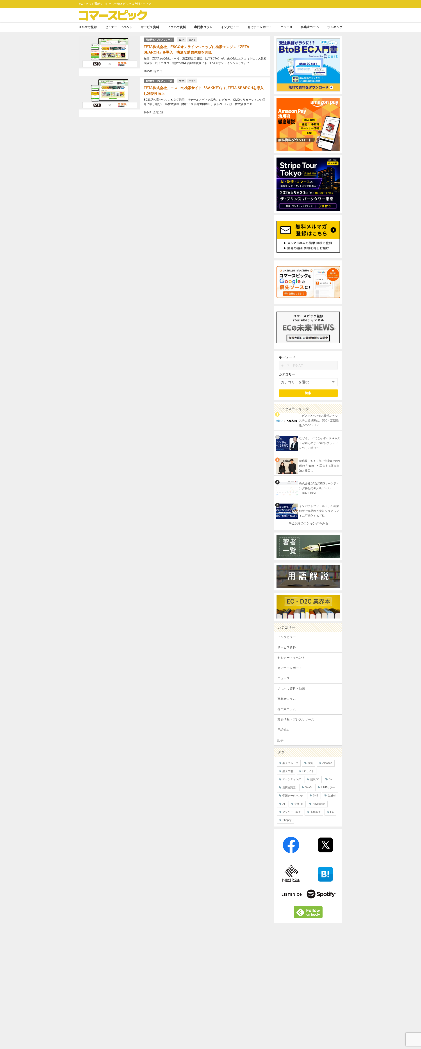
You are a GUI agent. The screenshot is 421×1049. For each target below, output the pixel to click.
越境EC (314, 779)
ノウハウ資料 (177, 27)
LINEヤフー (328, 787)
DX (330, 779)
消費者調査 (289, 787)
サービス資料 (150, 27)
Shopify (286, 820)
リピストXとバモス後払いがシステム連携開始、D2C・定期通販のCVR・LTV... (319, 420)
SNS (315, 795)
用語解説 (283, 729)
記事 (280, 740)
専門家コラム (203, 27)
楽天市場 (287, 771)
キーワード (287, 357)
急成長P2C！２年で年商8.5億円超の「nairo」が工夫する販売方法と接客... (319, 465)
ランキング (335, 27)
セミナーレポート (259, 27)
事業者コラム (310, 27)
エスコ (192, 40)
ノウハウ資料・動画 (291, 688)
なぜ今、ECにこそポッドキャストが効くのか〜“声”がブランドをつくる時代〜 (319, 443)
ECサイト (308, 771)
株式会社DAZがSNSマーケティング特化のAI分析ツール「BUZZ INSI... (319, 488)
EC (332, 812)
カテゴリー (287, 374)
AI (283, 804)
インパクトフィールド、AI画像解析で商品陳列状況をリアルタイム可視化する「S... (319, 511)
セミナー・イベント (119, 27)
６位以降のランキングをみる (308, 523)
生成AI (331, 795)
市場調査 (315, 812)
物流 (310, 763)
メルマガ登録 (87, 27)
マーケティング (291, 779)
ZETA (181, 40)
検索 (308, 393)
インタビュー (230, 27)
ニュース (286, 27)
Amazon (327, 763)
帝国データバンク (292, 795)
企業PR (298, 804)
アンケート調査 (291, 812)
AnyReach (319, 804)
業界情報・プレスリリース (159, 40)
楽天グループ (290, 763)
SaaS (308, 787)
